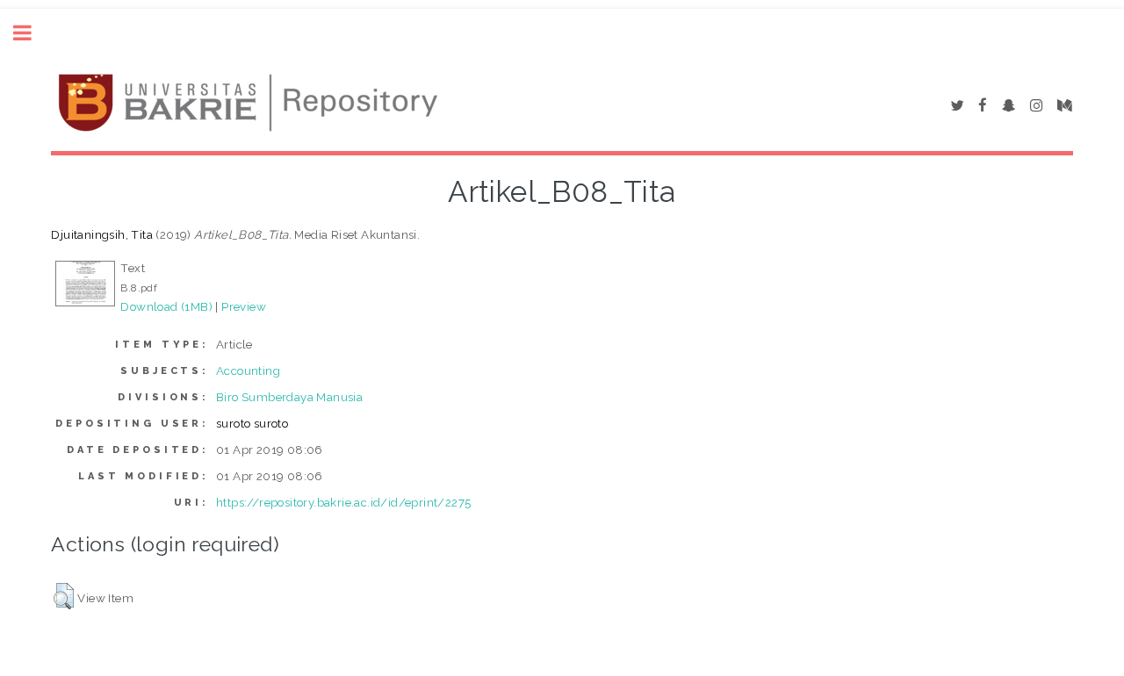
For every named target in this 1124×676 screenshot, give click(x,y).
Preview (243, 306)
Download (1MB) (166, 306)
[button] (64, 596)
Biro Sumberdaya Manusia (289, 397)
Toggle (31, 33)
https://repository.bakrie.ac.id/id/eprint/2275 (343, 502)
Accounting (248, 370)
